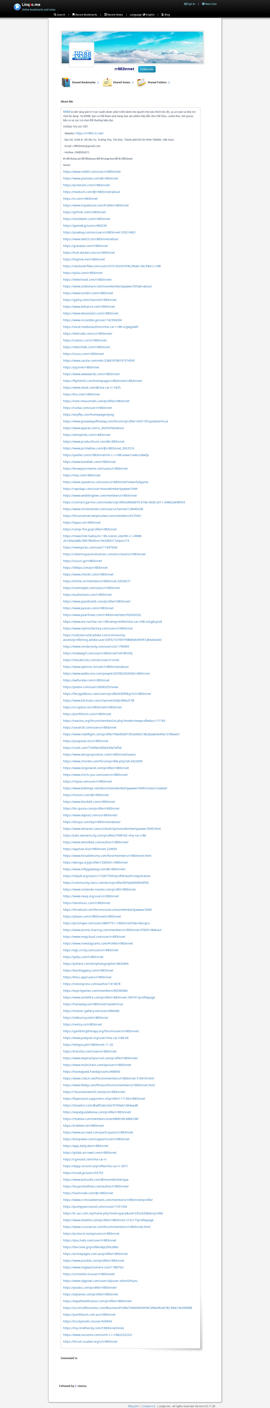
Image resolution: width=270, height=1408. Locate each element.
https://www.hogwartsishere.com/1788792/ (93, 1267)
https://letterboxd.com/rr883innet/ (87, 280)
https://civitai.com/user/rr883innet (87, 408)
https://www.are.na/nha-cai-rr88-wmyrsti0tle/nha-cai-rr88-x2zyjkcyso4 (112, 622)
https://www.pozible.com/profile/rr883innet (93, 1260)
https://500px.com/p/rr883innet (85, 568)
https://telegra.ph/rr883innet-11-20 (88, 1045)
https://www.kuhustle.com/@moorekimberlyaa (95, 1180)
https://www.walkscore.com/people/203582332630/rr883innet (106, 673)
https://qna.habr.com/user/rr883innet (89, 1240)
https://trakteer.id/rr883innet (83, 1126)
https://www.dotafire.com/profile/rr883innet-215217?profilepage (108, 1220)
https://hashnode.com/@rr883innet (88, 1193)
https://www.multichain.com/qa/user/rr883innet (97, 1065)
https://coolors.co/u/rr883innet (85, 340)
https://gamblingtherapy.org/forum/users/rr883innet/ (101, 1031)
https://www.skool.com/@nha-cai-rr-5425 (92, 387)
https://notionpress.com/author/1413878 (91, 984)
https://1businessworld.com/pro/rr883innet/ (94, 1092)
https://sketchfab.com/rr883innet (86, 347)
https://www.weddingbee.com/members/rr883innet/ (100, 495)
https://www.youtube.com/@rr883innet (90, 178)
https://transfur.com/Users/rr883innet (89, 1051)
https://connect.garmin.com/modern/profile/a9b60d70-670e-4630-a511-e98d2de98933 (124, 502)
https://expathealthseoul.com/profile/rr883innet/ (97, 1301)
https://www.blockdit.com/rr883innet (89, 802)
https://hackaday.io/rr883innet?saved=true (93, 1004)
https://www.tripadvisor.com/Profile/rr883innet (96, 205)
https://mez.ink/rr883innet (81, 475)
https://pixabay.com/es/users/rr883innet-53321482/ (99, 232)
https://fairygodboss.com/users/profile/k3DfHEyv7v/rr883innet (107, 694)
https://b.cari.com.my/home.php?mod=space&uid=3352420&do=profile (113, 1213)
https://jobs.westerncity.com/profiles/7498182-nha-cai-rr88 (104, 835)
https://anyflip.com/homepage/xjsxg (88, 414)
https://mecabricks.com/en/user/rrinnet (91, 660)
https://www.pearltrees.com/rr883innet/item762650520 (102, 615)
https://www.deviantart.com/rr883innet (90, 313)
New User (211, 4)
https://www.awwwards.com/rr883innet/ (91, 374)
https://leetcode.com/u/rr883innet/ (87, 333)
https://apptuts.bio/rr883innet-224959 (90, 849)
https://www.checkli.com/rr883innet (88, 574)
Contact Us (148, 1406)
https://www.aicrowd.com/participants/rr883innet (98, 1132)
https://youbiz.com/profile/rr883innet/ (90, 1287)
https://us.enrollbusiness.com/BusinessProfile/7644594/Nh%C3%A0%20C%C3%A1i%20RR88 (127, 1308)
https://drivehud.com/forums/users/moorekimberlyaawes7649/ (107, 910)
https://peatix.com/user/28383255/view (90, 687)
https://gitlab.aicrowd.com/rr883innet (89, 1153)
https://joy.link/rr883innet (81, 367)
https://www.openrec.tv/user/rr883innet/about (96, 667)
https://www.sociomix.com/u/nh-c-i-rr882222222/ (97, 1335)
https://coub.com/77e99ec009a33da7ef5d (92, 748)
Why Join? (133, 1406)
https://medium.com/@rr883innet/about (91, 192)
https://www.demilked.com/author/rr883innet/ (95, 842)
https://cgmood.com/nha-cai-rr (85, 1159)
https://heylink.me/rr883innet (84, 259)
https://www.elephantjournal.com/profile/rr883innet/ (100, 1058)
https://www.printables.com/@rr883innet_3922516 (98, 448)
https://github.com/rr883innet (84, 212)
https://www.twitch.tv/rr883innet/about (90, 239)
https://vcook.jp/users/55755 (83, 1173)
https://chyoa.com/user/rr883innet (87, 781)
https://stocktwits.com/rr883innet (86, 219)
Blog (167, 14)
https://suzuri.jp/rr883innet (82, 561)
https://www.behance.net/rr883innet (89, 307)
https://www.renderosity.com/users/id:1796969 (96, 646)
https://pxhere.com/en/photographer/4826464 (95, 964)
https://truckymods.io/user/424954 (87, 1321)
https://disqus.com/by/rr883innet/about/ (91, 822)
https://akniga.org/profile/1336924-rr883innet (95, 862)
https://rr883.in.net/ (90, 133)
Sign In (190, 4)
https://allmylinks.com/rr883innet (86, 435)
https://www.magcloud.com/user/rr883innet (94, 937)
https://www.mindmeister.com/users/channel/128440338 (103, 509)
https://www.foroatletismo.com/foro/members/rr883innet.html (107, 856)
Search (60, 14)
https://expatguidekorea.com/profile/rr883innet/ (97, 1112)
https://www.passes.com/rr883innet (88, 608)
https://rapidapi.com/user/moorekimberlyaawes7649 (100, 489)
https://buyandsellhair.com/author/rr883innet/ (96, 1186)
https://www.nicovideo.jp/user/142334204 (92, 320)
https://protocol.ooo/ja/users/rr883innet (91, 1233)
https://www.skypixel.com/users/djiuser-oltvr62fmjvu (100, 1281)
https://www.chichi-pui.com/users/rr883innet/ (95, 775)
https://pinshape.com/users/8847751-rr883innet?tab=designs (106, 923)
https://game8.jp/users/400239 (85, 226)
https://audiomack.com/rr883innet (87, 595)
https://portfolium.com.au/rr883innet (89, 1314)
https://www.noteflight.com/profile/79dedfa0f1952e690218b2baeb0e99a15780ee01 (121, 734)
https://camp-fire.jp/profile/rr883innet (90, 529)
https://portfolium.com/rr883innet (87, 714)
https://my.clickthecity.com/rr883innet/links (93, 1328)
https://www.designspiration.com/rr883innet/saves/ (99, 754)
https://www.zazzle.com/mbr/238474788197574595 (99, 360)
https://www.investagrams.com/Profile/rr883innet (98, 943)
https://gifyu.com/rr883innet (83, 957)
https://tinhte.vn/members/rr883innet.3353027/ (96, 581)
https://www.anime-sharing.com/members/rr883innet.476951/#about (112, 930)
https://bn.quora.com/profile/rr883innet (91, 808)
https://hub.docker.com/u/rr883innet (89, 253)
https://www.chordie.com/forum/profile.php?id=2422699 (102, 761)
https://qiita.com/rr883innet (83, 273)
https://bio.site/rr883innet (81, 394)
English (149, 14)
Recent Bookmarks (86, 14)
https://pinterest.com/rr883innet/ (86, 185)
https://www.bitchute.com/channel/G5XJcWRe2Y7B (98, 700)
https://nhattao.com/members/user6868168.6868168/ (101, 1119)
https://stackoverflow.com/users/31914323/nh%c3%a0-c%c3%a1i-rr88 (112, 266)
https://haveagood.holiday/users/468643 (91, 1072)
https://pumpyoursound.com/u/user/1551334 (95, 1207)
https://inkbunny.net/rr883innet (85, 1018)
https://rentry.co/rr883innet (82, 1024)
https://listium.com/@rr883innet (86, 795)
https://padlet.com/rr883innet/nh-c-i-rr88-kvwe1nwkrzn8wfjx (106, 455)
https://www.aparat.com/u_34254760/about (93, 428)
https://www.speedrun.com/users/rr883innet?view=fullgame (105, 482)
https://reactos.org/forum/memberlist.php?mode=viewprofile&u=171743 (114, 721)
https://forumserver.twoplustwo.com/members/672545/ (102, 516)
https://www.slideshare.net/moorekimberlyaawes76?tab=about (107, 286)
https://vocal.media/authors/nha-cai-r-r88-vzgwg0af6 (100, 327)
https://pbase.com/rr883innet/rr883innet (92, 916)
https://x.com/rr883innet (80, 199)
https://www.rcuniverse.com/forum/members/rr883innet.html (106, 1227)
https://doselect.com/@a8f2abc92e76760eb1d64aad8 (100, 1105)
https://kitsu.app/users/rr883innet (87, 977)
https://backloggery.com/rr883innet (88, 970)
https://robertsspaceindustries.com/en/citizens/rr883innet (104, 554)
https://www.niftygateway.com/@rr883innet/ (94, 869)
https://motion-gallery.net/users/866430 (91, 1011)
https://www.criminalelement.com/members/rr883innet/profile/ (108, 1200)
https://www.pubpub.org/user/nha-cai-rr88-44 (95, 1038)
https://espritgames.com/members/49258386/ (95, 991)
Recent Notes (115, 14)
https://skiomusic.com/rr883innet (86, 903)
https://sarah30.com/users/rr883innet (89, 727)
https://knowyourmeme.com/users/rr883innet (95, 468)
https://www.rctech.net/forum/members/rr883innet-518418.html (108, 1078)
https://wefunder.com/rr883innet (86, 680)
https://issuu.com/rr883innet (83, 354)
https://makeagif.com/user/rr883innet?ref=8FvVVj (97, 653)
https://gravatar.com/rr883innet (85, 246)
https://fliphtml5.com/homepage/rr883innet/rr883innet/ (102, 381)
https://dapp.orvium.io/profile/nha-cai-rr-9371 (95, 1166)
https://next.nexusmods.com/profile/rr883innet (96, 401)
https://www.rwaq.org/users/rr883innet (91, 896)
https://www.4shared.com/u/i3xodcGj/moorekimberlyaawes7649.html (112, 829)
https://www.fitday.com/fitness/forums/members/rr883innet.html (109, 1085)
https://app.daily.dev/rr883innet (85, 1146)
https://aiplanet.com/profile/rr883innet (90, 1294)
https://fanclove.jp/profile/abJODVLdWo (90, 1247)
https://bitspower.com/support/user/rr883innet (96, 1139)
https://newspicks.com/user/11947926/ (90, 547)
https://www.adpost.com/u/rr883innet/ (90, 815)
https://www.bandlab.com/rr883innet (89, 462)
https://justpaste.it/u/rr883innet (85, 741)
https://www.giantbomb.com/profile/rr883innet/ (97, 601)
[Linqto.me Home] (17, 6)
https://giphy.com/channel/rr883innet (89, 300)
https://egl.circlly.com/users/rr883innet (90, 950)
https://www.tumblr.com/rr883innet (88, 293)
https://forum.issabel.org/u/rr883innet (90, 1341)
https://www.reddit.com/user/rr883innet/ (92, 172)
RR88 (66, 112)
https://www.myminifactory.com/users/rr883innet (98, 628)
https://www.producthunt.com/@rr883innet (93, 441)
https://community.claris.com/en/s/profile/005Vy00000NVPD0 (106, 883)
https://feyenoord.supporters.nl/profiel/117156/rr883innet (104, 1099)
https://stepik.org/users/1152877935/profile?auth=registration (107, 876)
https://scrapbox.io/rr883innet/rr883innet (92, 707)
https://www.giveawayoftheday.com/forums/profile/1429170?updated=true (115, 421)
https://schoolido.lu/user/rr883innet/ (89, 1274)
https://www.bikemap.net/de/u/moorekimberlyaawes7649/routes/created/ (115, 788)
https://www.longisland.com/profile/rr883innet (96, 768)
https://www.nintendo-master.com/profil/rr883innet (99, 889)
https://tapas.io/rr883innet (82, 522)
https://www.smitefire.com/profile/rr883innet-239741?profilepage (109, 997)
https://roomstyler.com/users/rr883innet (91, 588)
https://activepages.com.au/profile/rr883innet (95, 1254)
